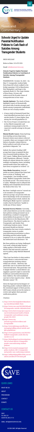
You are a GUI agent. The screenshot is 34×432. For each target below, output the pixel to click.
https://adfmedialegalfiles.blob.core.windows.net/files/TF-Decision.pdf (17, 356)
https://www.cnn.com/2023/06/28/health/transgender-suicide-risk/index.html (17, 307)
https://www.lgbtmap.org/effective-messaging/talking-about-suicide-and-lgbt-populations (17, 328)
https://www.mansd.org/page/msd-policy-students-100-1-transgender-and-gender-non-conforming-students (17, 350)
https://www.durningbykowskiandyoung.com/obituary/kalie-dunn (17, 303)
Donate (4, 402)
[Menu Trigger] (29, 3)
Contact (4, 399)
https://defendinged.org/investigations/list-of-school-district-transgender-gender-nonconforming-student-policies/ (17, 342)
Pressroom (5, 395)
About (3, 391)
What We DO (5, 388)
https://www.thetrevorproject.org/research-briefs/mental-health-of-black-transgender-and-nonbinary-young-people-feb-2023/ (17, 314)
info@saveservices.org (15, 67)
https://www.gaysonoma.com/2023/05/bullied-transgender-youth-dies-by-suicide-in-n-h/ (17, 335)
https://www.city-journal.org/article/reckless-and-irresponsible (15, 322)
